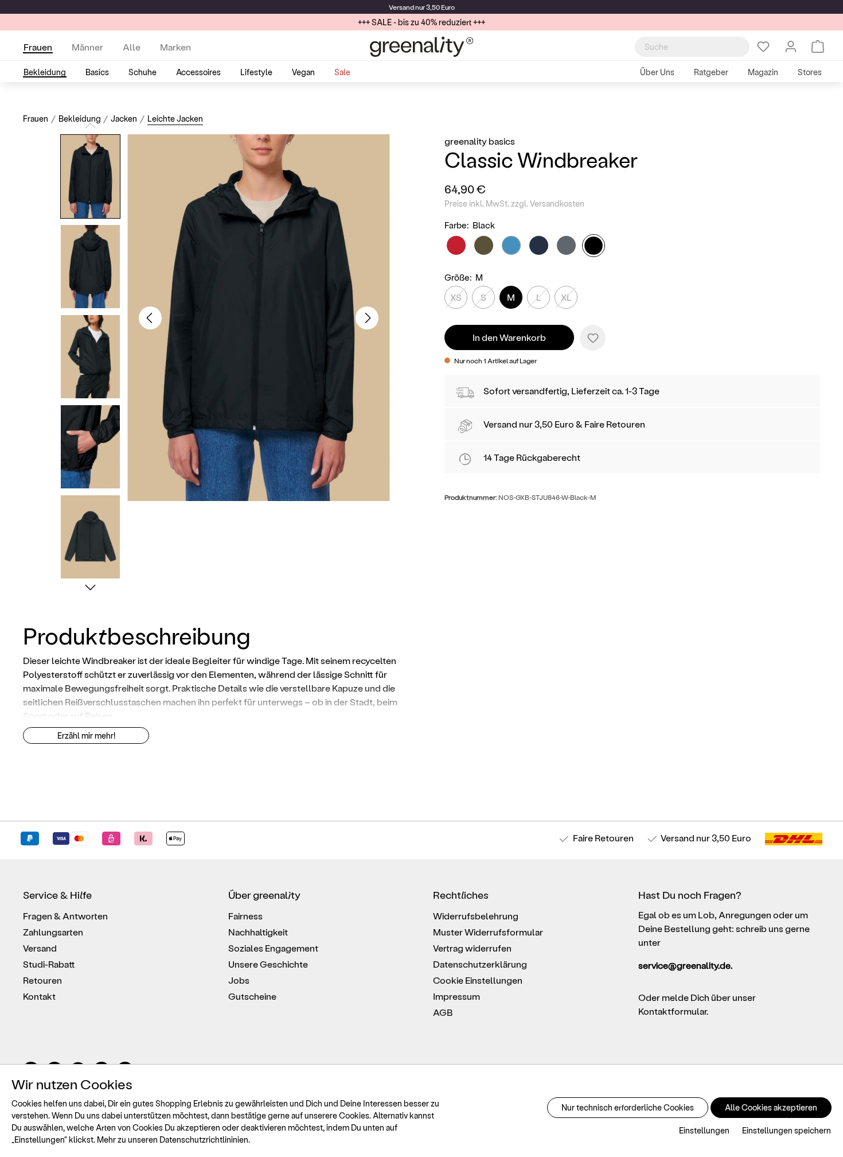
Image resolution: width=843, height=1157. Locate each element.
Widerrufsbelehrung (475, 915)
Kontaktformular (672, 1010)
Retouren (42, 979)
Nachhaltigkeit (258, 931)
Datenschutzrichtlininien (203, 1139)
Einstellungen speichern (786, 1130)
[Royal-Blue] (511, 245)
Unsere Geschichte (268, 963)
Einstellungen (704, 1130)
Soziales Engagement (273, 947)
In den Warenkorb (509, 337)
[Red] (456, 245)
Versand (401, 7)
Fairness (245, 915)
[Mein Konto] (791, 46)
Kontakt (39, 996)
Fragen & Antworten (65, 915)
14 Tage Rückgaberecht (531, 457)
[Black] (593, 245)
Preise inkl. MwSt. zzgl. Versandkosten (514, 203)
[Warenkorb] (818, 46)
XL (566, 297)
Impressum (456, 996)
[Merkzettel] (763, 46)
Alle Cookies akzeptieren (771, 1107)
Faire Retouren (614, 423)
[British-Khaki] (484, 245)
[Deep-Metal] (566, 245)
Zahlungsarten (53, 931)
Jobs (238, 979)
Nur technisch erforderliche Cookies (627, 1107)
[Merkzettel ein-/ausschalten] (593, 338)
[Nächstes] (367, 317)
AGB (443, 1012)
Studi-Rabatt (49, 963)
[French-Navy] (539, 245)
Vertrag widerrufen (472, 947)
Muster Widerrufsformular (488, 931)
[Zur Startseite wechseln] (421, 47)
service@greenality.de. (685, 965)
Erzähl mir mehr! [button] (86, 735)
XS (456, 297)
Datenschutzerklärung (480, 963)
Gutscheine (252, 996)
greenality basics (479, 140)
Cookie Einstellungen (477, 979)
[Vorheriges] (150, 317)
